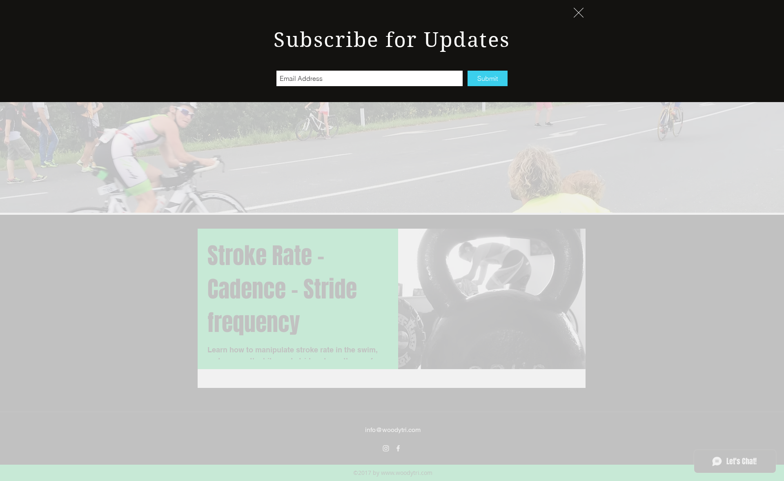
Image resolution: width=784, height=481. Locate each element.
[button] (579, 13)
